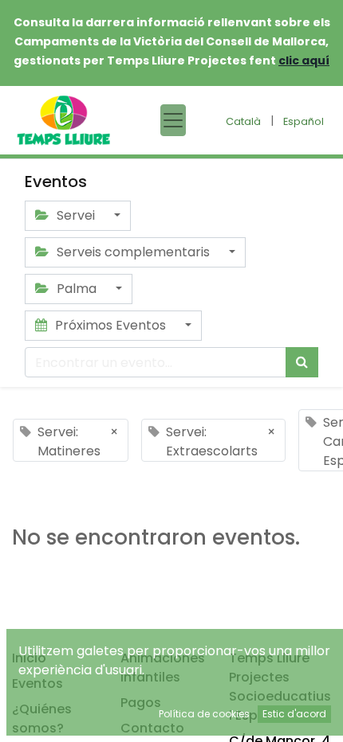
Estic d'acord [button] (294, 714)
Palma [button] (76, 288)
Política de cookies (204, 714)
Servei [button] (75, 215)
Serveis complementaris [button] (133, 252)
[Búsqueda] (302, 362)
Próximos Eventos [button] (110, 325)
